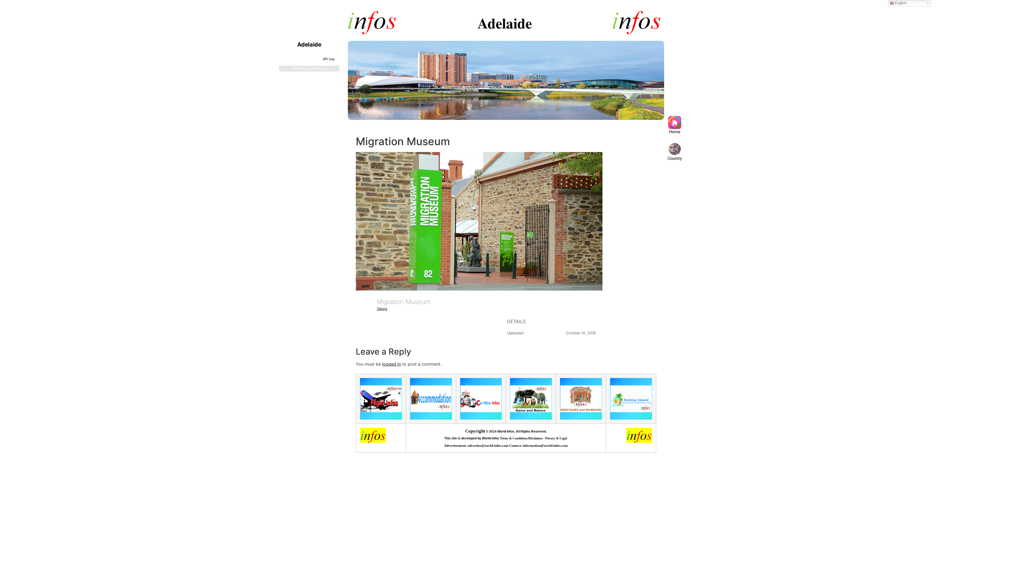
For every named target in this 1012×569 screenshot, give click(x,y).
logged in (391, 364)
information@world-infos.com (545, 446)
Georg (382, 308)
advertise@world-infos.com (488, 446)
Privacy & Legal (556, 438)
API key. (329, 59)
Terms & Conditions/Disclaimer (521, 438)
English (900, 3)
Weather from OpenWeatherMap (309, 68)
